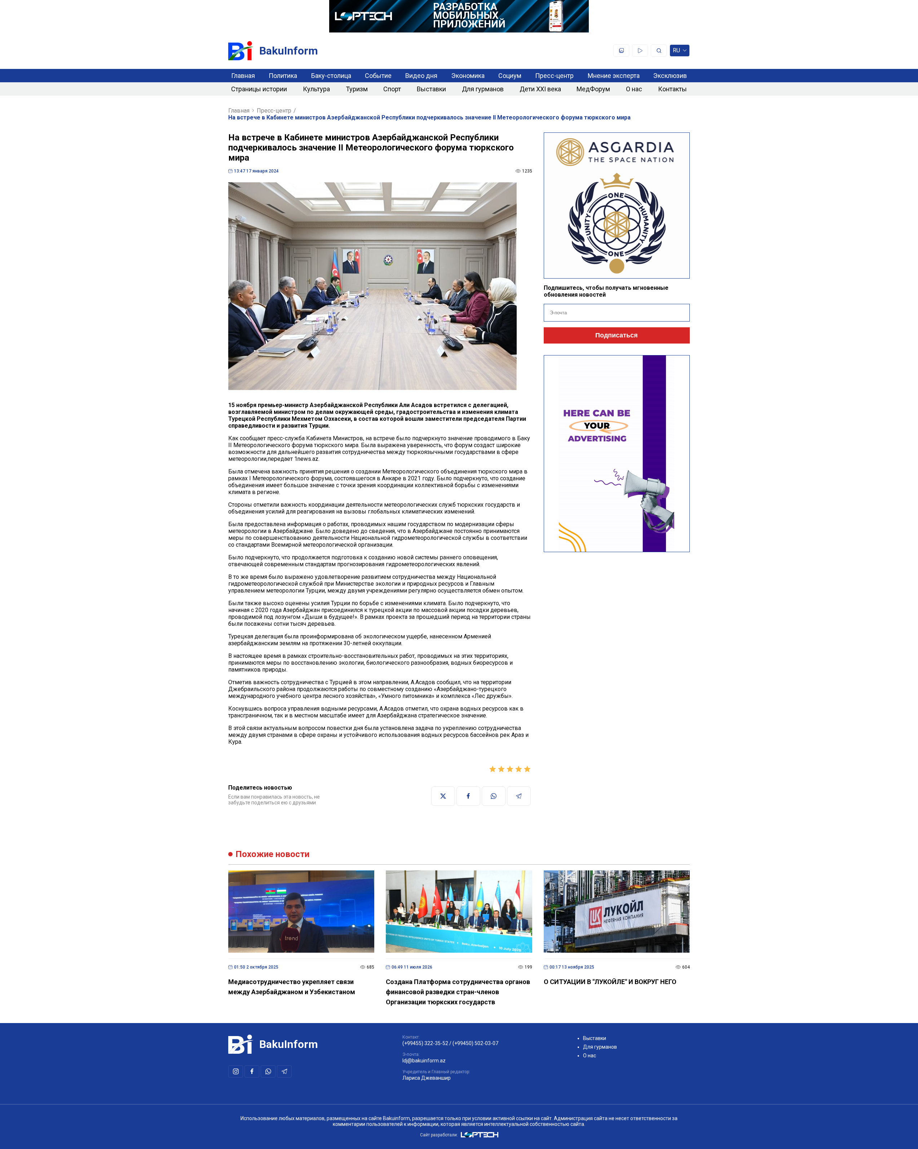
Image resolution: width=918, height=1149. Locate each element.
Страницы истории (259, 89)
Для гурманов (483, 89)
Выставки (431, 89)
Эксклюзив (670, 75)
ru (676, 52)
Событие (378, 75)
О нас (634, 89)
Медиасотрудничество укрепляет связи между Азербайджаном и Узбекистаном (291, 987)
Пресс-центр (554, 75)
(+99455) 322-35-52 (425, 1043)
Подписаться (616, 335)
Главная (243, 75)
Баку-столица (331, 75)
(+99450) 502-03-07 (475, 1043)
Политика (283, 75)
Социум (509, 75)
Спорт (392, 89)
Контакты (672, 89)
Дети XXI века (540, 89)
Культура (316, 89)
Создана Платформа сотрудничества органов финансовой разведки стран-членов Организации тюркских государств (458, 992)
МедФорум (593, 89)
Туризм (357, 89)
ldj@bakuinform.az (424, 1060)
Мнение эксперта (614, 75)
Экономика (468, 75)
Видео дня (421, 75)
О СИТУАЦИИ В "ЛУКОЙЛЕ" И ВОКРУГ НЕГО (610, 982)
